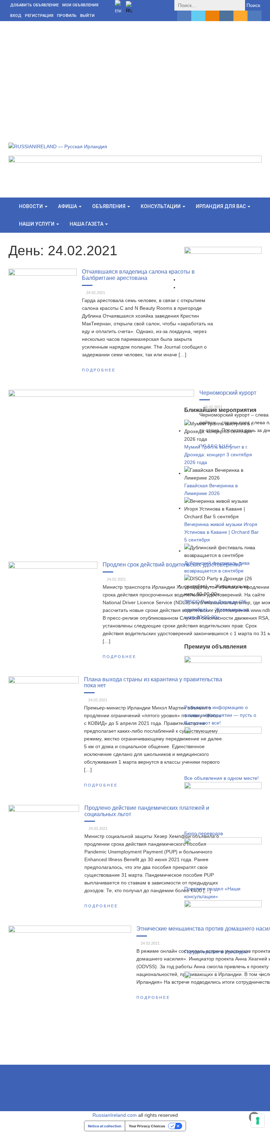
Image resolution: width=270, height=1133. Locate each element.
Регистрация (39, 15)
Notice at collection (104, 1126)
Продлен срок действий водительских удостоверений (172, 564)
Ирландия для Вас (221, 206)
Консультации (161, 206)
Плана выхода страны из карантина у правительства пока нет (153, 682)
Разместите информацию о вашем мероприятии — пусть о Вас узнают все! (220, 715)
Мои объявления (80, 5)
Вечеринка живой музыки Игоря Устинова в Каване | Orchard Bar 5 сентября (221, 532)
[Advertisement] (135, 74)
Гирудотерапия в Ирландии (216, 951)
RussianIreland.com (114, 1115)
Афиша (68, 206)
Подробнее (99, 370)
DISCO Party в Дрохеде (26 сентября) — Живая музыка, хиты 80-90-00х (217, 609)
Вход (15, 15)
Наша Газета (87, 224)
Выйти (87, 15)
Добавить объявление (34, 5)
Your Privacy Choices (147, 1126)
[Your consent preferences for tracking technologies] (257, 1120)
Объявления (109, 206)
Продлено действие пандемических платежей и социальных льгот (146, 811)
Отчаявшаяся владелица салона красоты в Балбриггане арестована (138, 274)
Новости (31, 206)
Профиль (67, 15)
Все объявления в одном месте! (221, 778)
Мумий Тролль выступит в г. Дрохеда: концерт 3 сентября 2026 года (218, 454)
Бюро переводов (203, 833)
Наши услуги (37, 224)
